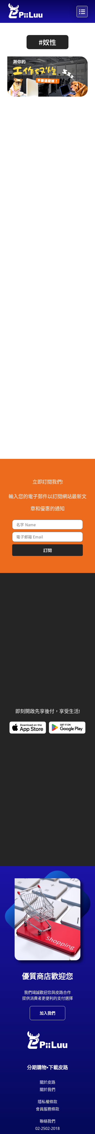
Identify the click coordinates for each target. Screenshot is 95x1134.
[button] (47, 42)
